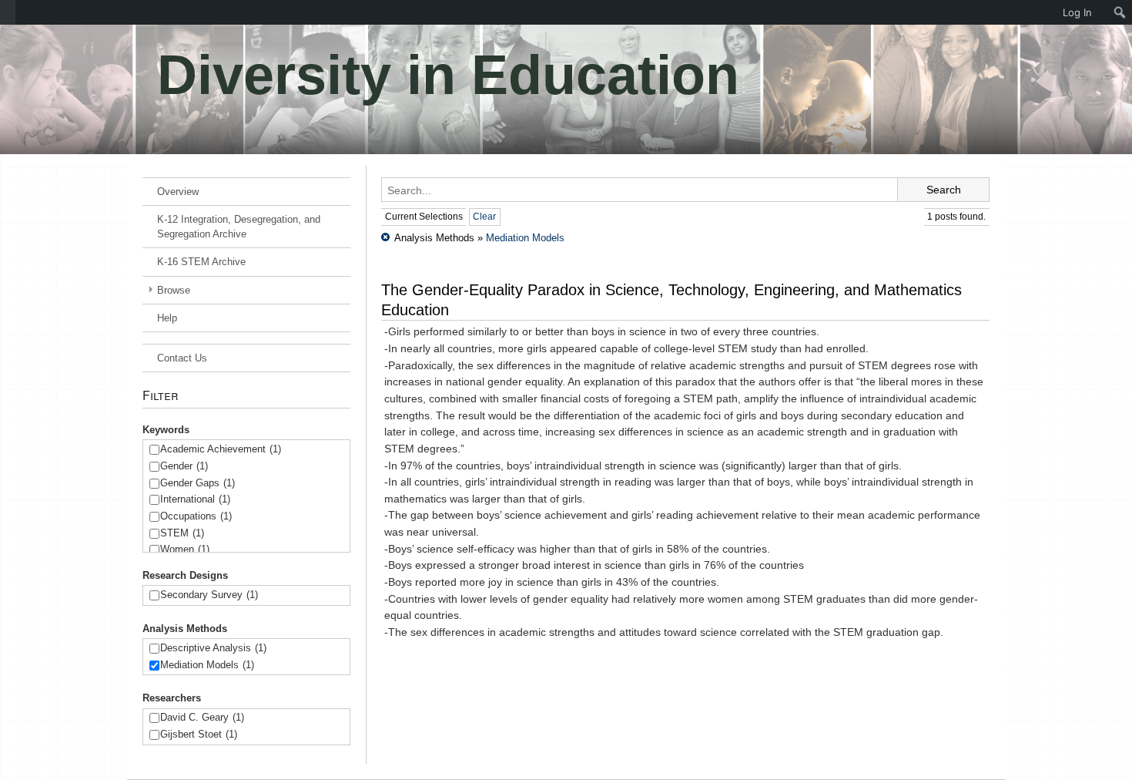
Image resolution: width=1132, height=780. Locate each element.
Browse (173, 290)
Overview (178, 191)
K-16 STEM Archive (201, 261)
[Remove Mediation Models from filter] (385, 238)
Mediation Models (207, 665)
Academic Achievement (220, 449)
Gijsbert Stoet (198, 734)
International (195, 499)
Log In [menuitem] (1077, 12)
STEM (182, 533)
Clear (484, 216)
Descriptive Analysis (213, 648)
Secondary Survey (209, 594)
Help (167, 318)
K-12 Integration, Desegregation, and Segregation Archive (238, 226)
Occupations (196, 516)
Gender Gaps (197, 483)
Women (184, 549)
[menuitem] (7, 12)
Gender (184, 466)
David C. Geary (202, 717)
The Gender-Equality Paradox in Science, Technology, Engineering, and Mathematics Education (671, 299)
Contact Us (182, 358)
